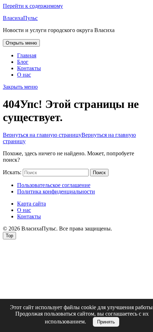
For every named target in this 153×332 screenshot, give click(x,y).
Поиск (99, 172)
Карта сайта (31, 204)
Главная (26, 55)
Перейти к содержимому (33, 6)
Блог (22, 62)
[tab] (21, 43)
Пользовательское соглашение (53, 185)
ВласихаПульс (20, 18)
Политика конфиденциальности (56, 191)
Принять (106, 322)
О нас (24, 75)
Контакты (29, 68)
